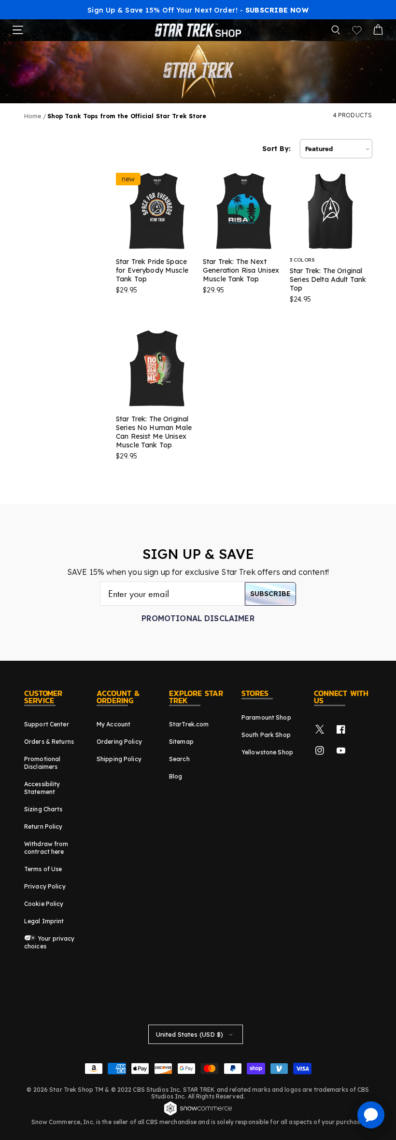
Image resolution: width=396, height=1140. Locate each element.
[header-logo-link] (198, 30)
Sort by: (276, 148)
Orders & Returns (49, 741)
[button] (335, 30)
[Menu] (17, 30)
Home (32, 116)
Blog (175, 776)
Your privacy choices (49, 942)
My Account (113, 724)
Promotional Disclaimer (198, 618)
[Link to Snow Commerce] (198, 1114)
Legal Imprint (44, 921)
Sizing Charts (43, 809)
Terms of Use (43, 869)
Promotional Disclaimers (42, 762)
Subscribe (270, 593)
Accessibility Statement (42, 787)
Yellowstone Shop (267, 752)
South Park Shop (266, 734)
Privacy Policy (45, 886)
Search (179, 759)
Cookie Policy (44, 903)
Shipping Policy (119, 759)
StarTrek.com (189, 724)
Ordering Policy (119, 741)
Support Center (46, 724)
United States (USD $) (189, 1034)
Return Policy (43, 826)
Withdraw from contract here (46, 847)
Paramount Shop (266, 717)
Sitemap (181, 741)
